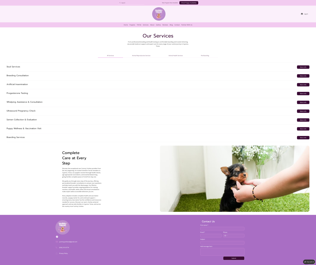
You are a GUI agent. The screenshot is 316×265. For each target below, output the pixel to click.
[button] (303, 67)
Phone (225, 232)
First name (204, 225)
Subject (202, 239)
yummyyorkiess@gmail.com (68, 242)
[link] (110, 55)
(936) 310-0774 (64, 247)
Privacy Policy (63, 253)
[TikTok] (57, 237)
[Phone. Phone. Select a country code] (226, 236)
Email (202, 232)
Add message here (206, 246)
